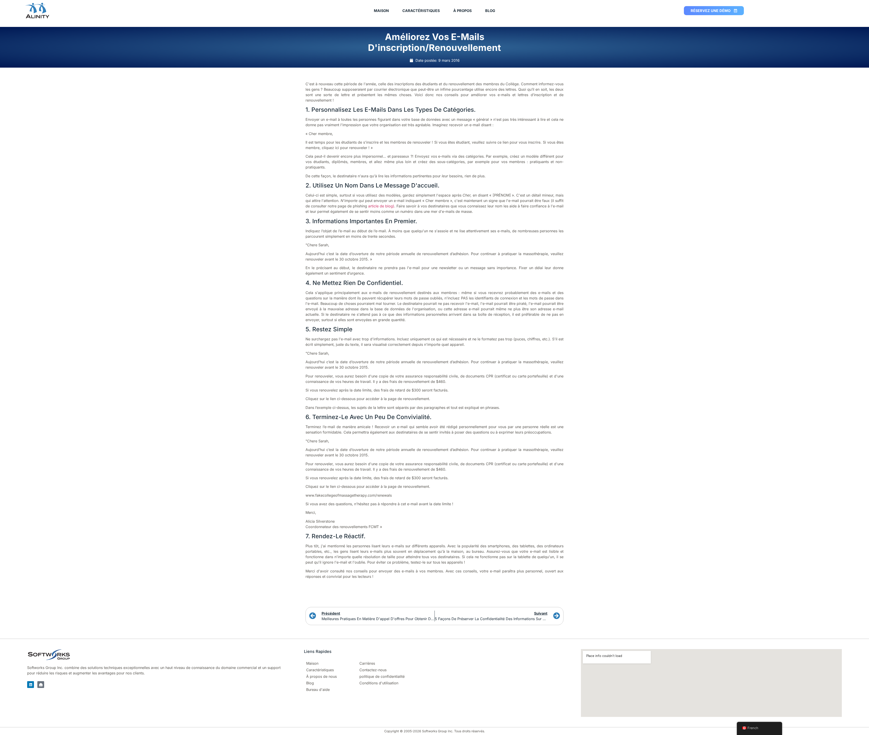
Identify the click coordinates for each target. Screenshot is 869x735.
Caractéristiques (421, 10)
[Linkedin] (30, 684)
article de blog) (381, 206)
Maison (381, 10)
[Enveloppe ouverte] (40, 684)
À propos (462, 10)
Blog (490, 10)
